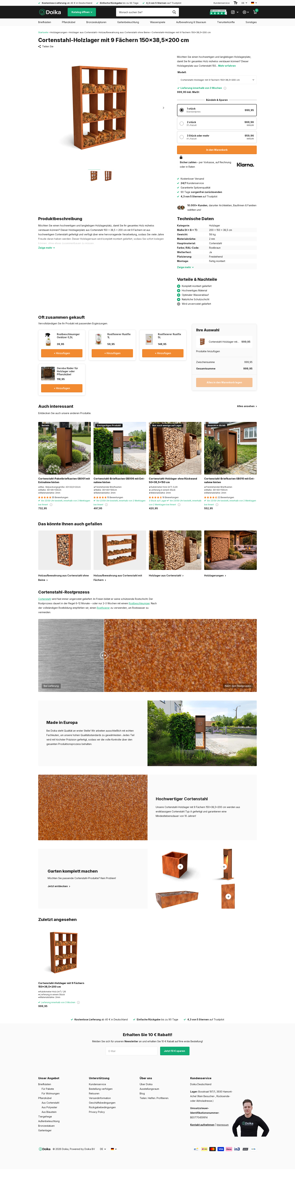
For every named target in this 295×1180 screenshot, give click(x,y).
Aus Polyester (49, 1107)
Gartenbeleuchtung (128, 22)
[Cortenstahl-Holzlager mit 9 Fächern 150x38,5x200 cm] (64, 952)
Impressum (223, 1124)
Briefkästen (44, 22)
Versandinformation (100, 1098)
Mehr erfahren (227, 65)
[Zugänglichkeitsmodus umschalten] (235, 3)
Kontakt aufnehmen (202, 1124)
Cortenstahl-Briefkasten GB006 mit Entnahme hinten (119, 480)
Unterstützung (99, 1078)
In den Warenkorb (217, 149)
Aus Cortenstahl (50, 1102)
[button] (163, 107)
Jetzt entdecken (58, 886)
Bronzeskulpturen (96, 22)
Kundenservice (222, 3)
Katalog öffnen (81, 12)
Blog (142, 1093)
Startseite (43, 32)
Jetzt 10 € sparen (175, 1050)
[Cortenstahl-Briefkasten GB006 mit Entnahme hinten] (120, 448)
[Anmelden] (246, 12)
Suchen (174, 12)
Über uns (146, 1078)
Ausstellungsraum (149, 1088)
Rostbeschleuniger (139, 603)
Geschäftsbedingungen (102, 1102)
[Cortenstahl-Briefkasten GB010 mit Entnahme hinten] (230, 448)
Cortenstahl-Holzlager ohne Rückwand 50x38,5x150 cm (173, 480)
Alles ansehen (246, 406)
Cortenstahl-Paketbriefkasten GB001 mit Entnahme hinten (64, 480)
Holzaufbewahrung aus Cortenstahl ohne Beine (124, 32)
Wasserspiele (157, 22)
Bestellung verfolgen (101, 1088)
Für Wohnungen (51, 1093)
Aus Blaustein (49, 1111)
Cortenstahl (44, 598)
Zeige (45, 247)
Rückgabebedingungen (102, 1107)
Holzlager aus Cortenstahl (83, 32)
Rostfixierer (103, 607)
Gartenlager (45, 1130)
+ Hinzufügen (62, 353)
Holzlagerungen (58, 32)
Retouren (94, 1093)
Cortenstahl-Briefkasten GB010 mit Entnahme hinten (229, 480)
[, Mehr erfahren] (234, 12)
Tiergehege (45, 1116)
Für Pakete (48, 1088)
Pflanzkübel (68, 22)
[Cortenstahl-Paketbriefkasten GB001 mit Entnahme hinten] (64, 448)
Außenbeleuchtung (49, 1121)
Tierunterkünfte (226, 22)
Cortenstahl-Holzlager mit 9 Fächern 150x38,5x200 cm (61, 985)
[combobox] (217, 80)
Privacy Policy (97, 1111)
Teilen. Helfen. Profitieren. (154, 1098)
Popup (225, 87)
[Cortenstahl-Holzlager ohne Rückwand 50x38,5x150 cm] (175, 448)
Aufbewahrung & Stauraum (191, 22)
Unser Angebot (48, 1078)
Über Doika (146, 1084)
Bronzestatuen (46, 1125)
